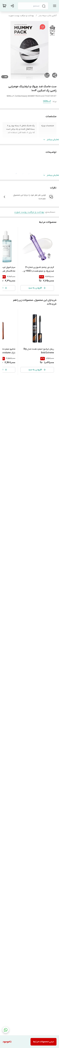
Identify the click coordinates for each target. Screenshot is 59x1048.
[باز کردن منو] (53, 5)
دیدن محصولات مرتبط (43, 1041)
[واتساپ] (6, 1030)
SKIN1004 (47, 101)
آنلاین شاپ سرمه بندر (47, 15)
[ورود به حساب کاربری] (12, 6)
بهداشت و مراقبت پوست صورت (21, 15)
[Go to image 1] (5, 76)
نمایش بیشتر (53, 139)
